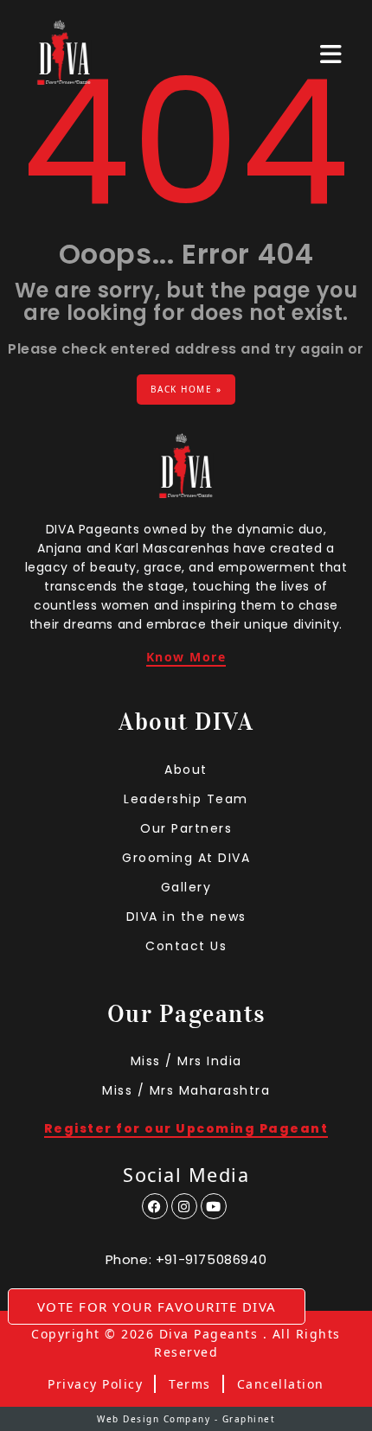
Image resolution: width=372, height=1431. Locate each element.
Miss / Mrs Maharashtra (186, 1090)
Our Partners (186, 828)
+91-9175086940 (211, 1259)
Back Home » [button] (186, 389)
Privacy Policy (95, 1384)
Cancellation (280, 1384)
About (186, 769)
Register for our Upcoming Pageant (186, 1129)
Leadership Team (186, 799)
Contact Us (186, 946)
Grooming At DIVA (186, 857)
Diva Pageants (209, 1334)
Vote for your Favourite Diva (157, 1306)
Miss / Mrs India (186, 1061)
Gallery (186, 887)
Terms (190, 1384)
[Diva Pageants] (64, 54)
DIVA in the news (186, 916)
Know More (186, 658)
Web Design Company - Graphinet (186, 1419)
